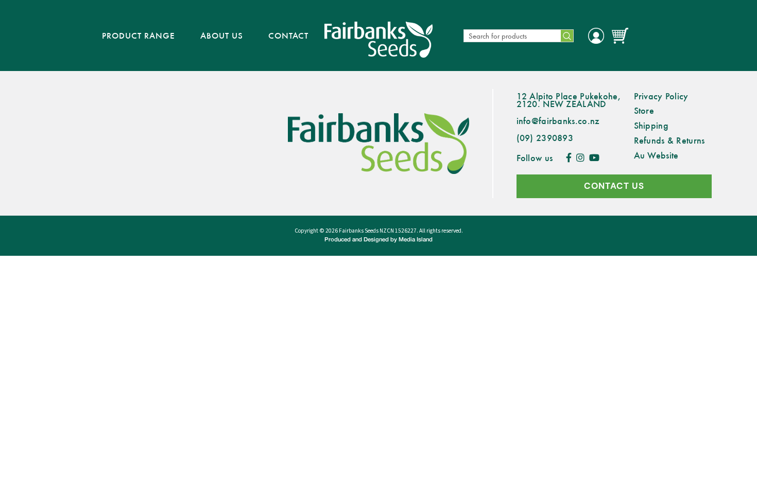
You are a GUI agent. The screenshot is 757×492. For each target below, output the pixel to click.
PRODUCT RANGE (138, 35)
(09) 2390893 (545, 137)
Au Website (656, 155)
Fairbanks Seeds (358, 230)
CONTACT (288, 35)
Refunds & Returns (669, 140)
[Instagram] (580, 157)
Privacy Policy (661, 96)
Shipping (651, 125)
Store (644, 110)
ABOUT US (221, 35)
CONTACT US (614, 186)
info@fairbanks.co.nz (558, 120)
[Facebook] (569, 157)
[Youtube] (594, 157)
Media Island (416, 239)
